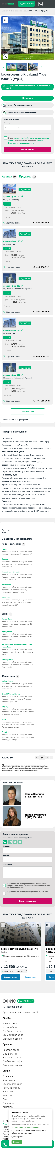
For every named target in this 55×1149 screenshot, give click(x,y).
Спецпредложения (12, 1084)
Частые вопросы (11, 1087)
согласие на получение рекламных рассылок (30, 891)
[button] (24, 58)
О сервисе (8, 1076)
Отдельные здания (12, 1038)
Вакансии (8, 1091)
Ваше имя (6, 846)
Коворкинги (9, 1080)
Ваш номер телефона (9, 123)
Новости (7, 1095)
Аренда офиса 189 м (13, 196)
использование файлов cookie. (26, 1127)
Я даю (27, 891)
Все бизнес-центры (13, 1031)
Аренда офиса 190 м (13, 241)
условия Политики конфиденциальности (25, 141)
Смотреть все (30, 977)
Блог (5, 1099)
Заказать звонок (27, 149)
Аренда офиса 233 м (13, 374)
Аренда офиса (10, 1023)
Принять (16, 1142)
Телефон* (6, 855)
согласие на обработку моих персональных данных (27, 884)
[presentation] (4, 38)
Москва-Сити (10, 1027)
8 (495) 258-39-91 (34, 796)
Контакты (8, 1107)
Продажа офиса (11, 1050)
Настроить (18, 1137)
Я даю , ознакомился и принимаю (28, 140)
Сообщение (7, 864)
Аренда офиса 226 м (13, 330)
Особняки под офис (13, 1035)
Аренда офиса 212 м (13, 285)
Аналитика (8, 1103)
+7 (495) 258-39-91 (42, 222)
